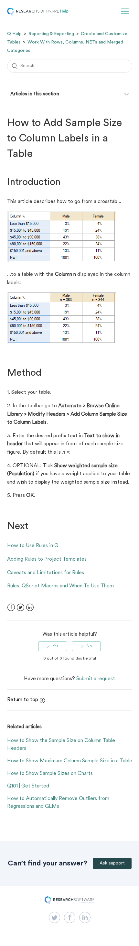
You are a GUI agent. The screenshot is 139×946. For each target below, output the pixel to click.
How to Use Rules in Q (33, 545)
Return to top (22, 699)
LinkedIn (30, 607)
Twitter (20, 607)
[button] (125, 11)
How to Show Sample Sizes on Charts (50, 773)
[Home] (38, 14)
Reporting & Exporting (51, 34)
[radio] (52, 646)
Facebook (11, 607)
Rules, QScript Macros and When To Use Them (60, 586)
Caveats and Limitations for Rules (45, 572)
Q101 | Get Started (28, 786)
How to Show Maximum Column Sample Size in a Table (69, 761)
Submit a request (95, 678)
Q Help (14, 34)
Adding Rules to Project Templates (47, 559)
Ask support (112, 863)
